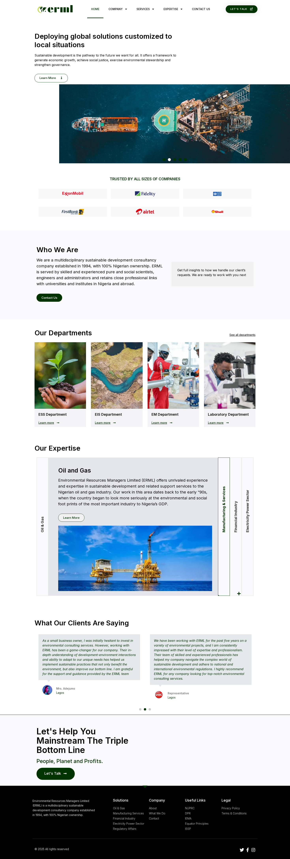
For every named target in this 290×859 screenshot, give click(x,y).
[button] (241, 9)
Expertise (171, 9)
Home (95, 9)
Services (143, 9)
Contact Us (201, 9)
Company (116, 9)
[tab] (224, 527)
